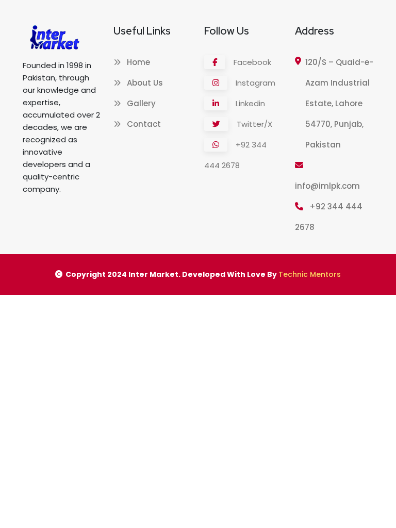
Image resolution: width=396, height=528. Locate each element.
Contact (143, 124)
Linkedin (249, 103)
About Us (144, 82)
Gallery (140, 103)
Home (137, 62)
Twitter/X (253, 124)
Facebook (251, 62)
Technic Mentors (309, 274)
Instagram (254, 82)
